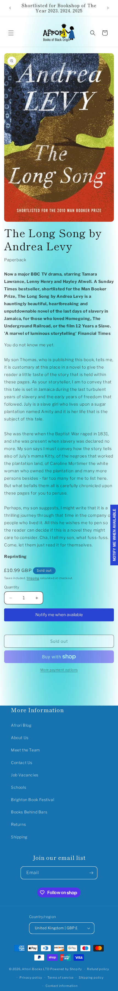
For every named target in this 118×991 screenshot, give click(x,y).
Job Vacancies (24, 775)
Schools (18, 787)
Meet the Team (25, 750)
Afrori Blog (21, 725)
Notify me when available (59, 614)
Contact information (61, 986)
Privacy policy (30, 977)
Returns (18, 824)
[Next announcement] (108, 8)
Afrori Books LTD (35, 969)
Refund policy (98, 969)
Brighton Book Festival (32, 799)
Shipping (33, 578)
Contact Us (21, 762)
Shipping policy (91, 977)
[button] (11, 33)
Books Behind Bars (29, 812)
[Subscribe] (91, 872)
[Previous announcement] (10, 8)
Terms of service (60, 977)
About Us (20, 737)
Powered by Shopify (66, 969)
